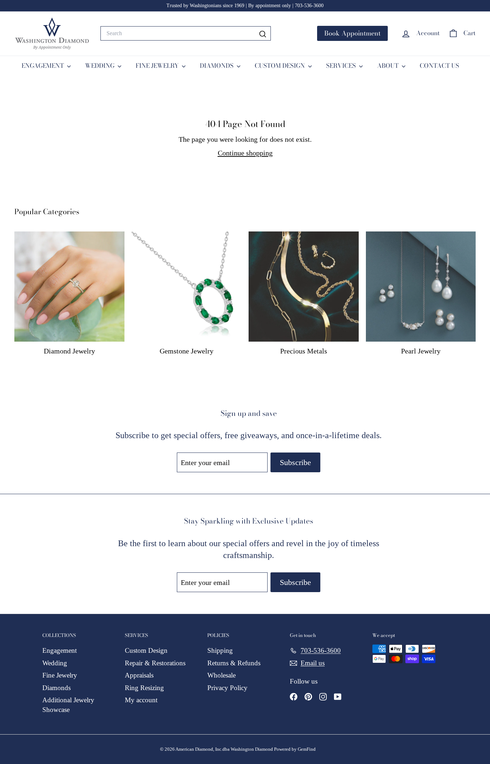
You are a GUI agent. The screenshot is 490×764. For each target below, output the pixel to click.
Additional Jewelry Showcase (68, 704)
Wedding (54, 663)
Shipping (220, 650)
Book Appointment (352, 33)
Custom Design (146, 650)
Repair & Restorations (155, 663)
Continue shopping (245, 153)
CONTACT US (439, 65)
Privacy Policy (227, 688)
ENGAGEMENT (43, 65)
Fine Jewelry (59, 675)
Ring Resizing (144, 688)
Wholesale (221, 675)
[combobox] (185, 33)
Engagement (59, 650)
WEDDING (100, 65)
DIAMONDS (217, 65)
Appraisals (139, 675)
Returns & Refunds (233, 663)
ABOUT (388, 65)
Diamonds (56, 688)
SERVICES (341, 65)
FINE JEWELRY (158, 65)
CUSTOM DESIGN (280, 65)
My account (141, 700)
